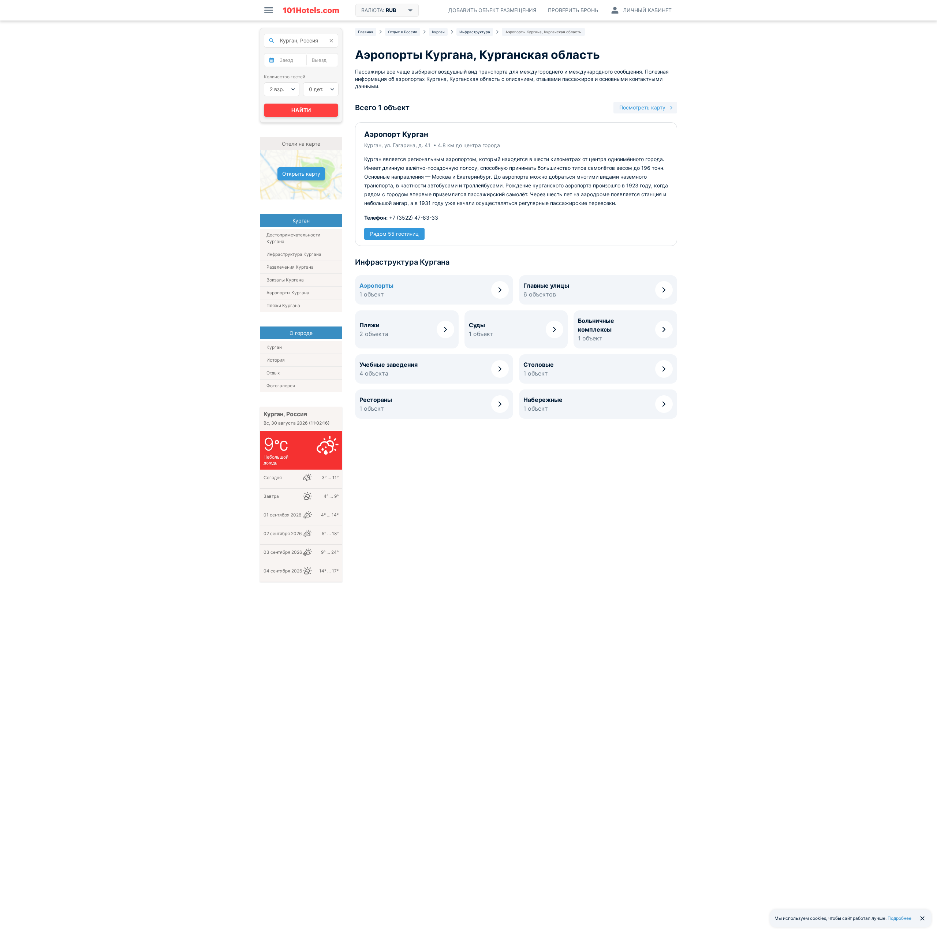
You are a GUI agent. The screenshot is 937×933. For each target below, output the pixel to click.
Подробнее (899, 918)
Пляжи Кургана (283, 305)
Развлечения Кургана (290, 267)
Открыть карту (301, 174)
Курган (274, 347)
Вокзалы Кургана (285, 280)
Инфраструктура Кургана (293, 254)
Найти (301, 110)
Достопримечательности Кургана (293, 238)
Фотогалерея (280, 385)
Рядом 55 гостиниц (394, 234)
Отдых (273, 373)
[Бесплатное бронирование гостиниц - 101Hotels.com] (311, 10)
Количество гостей (284, 76)
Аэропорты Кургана (287, 292)
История (275, 360)
